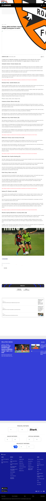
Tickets (11, 459)
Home (3, 24)
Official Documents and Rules (40, 465)
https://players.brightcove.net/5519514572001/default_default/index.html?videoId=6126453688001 (19, 79)
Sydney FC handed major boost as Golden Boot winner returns (10, 315)
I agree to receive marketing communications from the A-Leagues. (12, 265)
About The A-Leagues (40, 459)
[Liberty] (8, 439)
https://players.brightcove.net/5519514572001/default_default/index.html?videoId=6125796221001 (19, 188)
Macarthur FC (21, 468)
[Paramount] (23, 447)
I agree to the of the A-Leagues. (9, 264)
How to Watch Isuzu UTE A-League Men (13, 470)
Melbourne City (21, 470)
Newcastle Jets (30, 461)
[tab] (19, 289)
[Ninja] (23, 429)
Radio (38, 471)
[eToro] (16, 439)
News (5, 24)
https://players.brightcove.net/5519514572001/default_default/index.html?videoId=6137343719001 (19, 134)
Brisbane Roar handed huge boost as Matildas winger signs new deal (11, 302)
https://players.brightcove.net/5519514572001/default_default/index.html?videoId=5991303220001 (19, 209)
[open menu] (44, 5)
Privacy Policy (9, 264)
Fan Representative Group (40, 474)
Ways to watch (39, 469)
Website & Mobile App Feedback (40, 476)
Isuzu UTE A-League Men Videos (14, 464)
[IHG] (37, 439)
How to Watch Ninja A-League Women (13, 467)
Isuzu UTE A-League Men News (5, 459)
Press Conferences (13, 475)
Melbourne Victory (30, 459)
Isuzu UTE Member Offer (40, 478)
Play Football (39, 484)
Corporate (38, 461)
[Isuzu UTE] (12, 429)
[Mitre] (30, 439)
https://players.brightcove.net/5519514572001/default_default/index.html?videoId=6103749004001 (19, 153)
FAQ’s (38, 467)
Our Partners (39, 482)
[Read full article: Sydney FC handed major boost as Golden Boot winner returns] (40, 314)
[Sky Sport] (30, 447)
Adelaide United (21, 459)
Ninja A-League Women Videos (13, 461)
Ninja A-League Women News (4, 462)
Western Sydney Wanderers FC (30, 469)
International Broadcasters (12, 478)
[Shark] (33, 429)
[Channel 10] (15, 447)
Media (38, 480)
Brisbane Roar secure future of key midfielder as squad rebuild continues (11, 309)
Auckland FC (21, 461)
